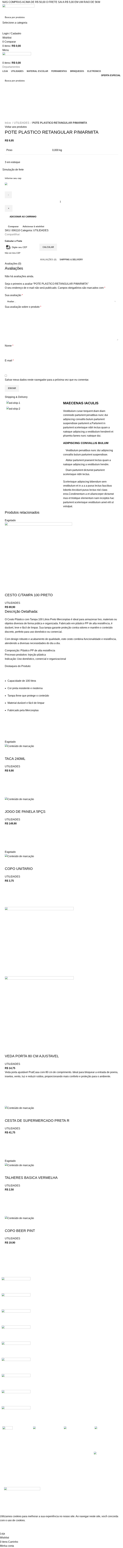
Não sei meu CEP (12, 253)
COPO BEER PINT (20, 1231)
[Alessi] (16, 1414)
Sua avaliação (14, 295)
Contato (36, 1473)
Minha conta (8, 1459)
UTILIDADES (22, 122)
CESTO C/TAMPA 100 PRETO (29, 595)
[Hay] (16, 1365)
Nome (9, 345)
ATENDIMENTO (10, 1454)
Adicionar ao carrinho (23, 216)
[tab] (48, 259)
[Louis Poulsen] (16, 1317)
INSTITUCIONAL (41, 1454)
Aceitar (6, 1529)
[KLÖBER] (16, 1333)
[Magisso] (16, 1301)
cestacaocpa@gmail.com (77, 1465)
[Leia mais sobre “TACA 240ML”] (9, 785)
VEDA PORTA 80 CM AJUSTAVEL (32, 1056)
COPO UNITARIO (19, 869)
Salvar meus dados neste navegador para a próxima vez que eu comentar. (47, 379)
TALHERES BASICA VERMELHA (31, 1178)
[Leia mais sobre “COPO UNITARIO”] (9, 895)
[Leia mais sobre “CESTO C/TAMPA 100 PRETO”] (9, 728)
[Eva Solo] (16, 1397)
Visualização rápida (9, 736)
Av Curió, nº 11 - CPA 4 (74, 1470)
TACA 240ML (15, 759)
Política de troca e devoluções (41, 1466)
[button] (9, 838)
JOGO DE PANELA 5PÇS (25, 812)
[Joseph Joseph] (16, 1349)
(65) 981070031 (72, 1459)
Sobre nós (37, 1459)
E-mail (9, 360)
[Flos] (16, 1381)
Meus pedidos (9, 1465)
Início (8, 122)
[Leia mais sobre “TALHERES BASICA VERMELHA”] (9, 1204)
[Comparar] (9, 589)
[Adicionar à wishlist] (9, 720)
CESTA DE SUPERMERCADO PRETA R (37, 1121)
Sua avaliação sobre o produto (23, 306)
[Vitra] (16, 1285)
